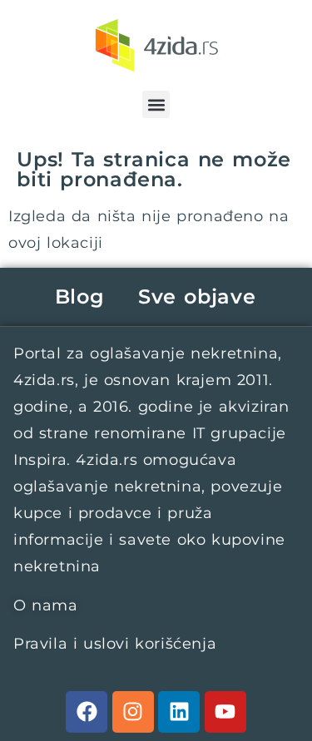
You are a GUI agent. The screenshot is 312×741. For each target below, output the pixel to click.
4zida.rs (44, 380)
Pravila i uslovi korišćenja (114, 644)
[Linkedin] (179, 712)
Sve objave (197, 296)
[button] (156, 104)
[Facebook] (86, 712)
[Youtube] (225, 712)
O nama (45, 605)
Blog (80, 296)
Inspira (40, 460)
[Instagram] (133, 712)
